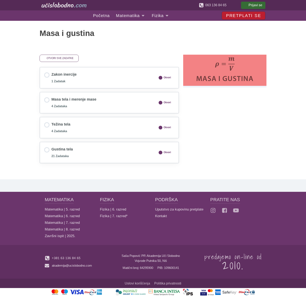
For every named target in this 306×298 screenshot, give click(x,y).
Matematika (128, 15)
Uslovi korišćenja (137, 283)
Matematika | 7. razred (62, 222)
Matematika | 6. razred (62, 216)
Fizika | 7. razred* (114, 216)
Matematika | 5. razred (62, 209)
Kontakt (161, 216)
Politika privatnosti (167, 283)
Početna (101, 15)
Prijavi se (255, 5)
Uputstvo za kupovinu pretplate (179, 209)
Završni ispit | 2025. (60, 236)
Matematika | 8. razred (62, 229)
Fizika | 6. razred (113, 209)
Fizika (158, 15)
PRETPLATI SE (243, 15)
